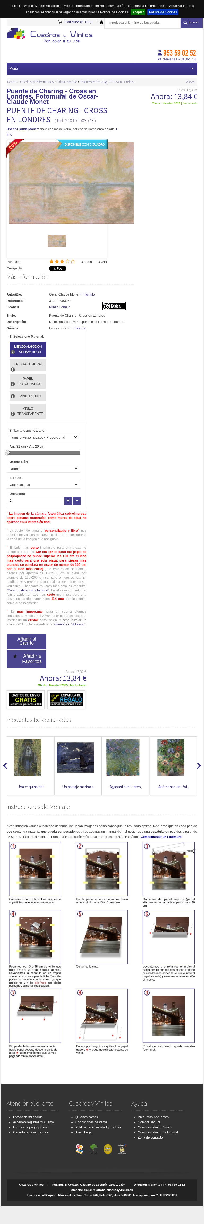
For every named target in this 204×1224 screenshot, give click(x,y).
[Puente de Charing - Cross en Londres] (57, 249)
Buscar (194, 22)
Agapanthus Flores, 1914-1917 (78, 789)
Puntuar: (13, 262)
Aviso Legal (83, 1132)
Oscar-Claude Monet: (23, 129)
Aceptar (138, 12)
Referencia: (15, 301)
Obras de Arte (67, 81)
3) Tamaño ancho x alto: (27, 430)
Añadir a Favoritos (32, 658)
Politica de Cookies (163, 12)
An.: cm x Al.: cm (27, 446)
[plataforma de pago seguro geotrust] (122, 1148)
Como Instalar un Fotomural (158, 1132)
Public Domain (59, 307)
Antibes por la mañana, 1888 (173, 789)
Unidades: (17, 494)
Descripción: (16, 322)
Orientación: (19, 462)
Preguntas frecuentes (153, 1117)
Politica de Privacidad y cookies (98, 1127)
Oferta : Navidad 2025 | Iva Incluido (174, 103)
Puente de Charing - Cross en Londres (107, 81)
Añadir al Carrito (26, 641)
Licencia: (13, 307)
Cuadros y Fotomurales (37, 81)
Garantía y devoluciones (30, 1132)
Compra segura (149, 1122)
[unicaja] (93, 1148)
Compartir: (15, 268)
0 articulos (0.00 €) (78, 22)
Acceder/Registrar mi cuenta (33, 1122)
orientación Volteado (69, 624)
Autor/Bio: (14, 294)
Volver (190, 81)
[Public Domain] (114, 309)
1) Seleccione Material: (27, 336)
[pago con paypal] (108, 1148)
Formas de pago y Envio (30, 1127)
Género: (13, 328)
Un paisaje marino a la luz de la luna (30, 789)
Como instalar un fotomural (28, 590)
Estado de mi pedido (28, 1117)
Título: (11, 315)
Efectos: (16, 478)
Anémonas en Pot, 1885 (125, 789)
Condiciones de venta (91, 1122)
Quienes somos (86, 1117)
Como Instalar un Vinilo (155, 1127)
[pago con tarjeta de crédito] (79, 1148)
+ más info (87, 294)
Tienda (11, 81)
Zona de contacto (150, 1137)
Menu (14, 69)
